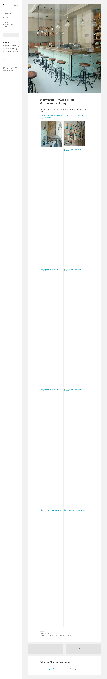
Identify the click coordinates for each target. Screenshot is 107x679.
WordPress (11, 69)
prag (55, 635)
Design (5, 15)
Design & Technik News (12, 67)
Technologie (7, 17)
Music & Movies (8, 24)
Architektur (7, 13)
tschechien (43, 635)
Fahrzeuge (6, 22)
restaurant (50, 635)
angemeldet (51, 669)
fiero (71, 635)
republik (60, 635)
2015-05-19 (43, 633)
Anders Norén (11, 70)
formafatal (66, 635)
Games (5, 26)
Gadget (5, 20)
